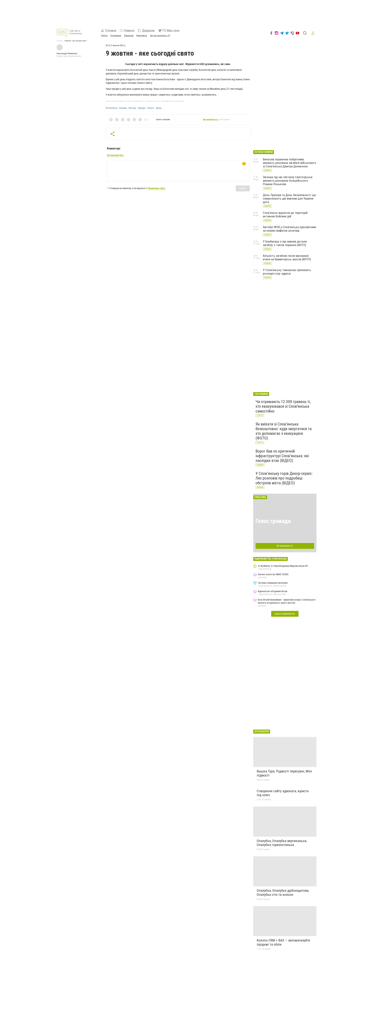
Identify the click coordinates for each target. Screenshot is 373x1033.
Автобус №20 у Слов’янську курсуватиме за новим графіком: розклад (289, 228)
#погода (132, 108)
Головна (110, 30)
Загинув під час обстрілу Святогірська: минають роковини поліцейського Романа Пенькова (288, 180)
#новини (123, 108)
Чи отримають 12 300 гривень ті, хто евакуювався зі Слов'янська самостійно (283, 406)
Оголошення (115, 35)
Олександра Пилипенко (67, 53)
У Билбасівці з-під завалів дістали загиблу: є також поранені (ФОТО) (285, 243)
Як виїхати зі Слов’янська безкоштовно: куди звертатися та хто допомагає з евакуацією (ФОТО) (284, 431)
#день (159, 108)
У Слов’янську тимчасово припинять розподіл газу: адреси (287, 271)
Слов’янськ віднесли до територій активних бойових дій (285, 214)
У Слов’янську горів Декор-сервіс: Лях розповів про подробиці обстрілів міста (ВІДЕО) (284, 478)
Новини (129, 30)
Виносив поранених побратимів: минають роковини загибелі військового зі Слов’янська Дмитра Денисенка (289, 163)
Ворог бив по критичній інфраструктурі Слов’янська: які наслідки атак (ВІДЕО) (282, 456)
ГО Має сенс (171, 30)
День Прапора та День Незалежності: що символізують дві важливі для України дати (289, 198)
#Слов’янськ (111, 108)
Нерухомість (141, 35)
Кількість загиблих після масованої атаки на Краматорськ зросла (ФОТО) (287, 257)
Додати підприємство (285, 613)
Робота (104, 35)
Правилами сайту (156, 188)
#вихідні (142, 108)
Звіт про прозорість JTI (160, 35)
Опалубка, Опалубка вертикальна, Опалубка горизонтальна (282, 843)
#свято (150, 108)
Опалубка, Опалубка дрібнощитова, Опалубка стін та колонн (283, 893)
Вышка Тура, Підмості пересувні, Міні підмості (284, 773)
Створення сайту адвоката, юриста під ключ (283, 793)
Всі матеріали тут (285, 545)
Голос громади (273, 521)
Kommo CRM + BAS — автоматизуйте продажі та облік (283, 942)
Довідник (148, 30)
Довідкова (128, 35)
